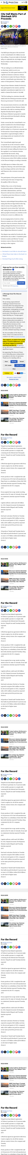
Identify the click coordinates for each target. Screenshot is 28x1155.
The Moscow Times (7, 438)
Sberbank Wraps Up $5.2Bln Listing (12, 259)
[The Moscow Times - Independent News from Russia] (10, 2)
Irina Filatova (5, 22)
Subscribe (21, 283)
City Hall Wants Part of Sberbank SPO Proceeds (13, 16)
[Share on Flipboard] (16, 26)
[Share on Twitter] (5, 26)
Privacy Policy (15, 285)
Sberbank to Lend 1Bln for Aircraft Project (14, 251)
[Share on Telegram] (8, 26)
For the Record (9, 434)
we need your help (19, 336)
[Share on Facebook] (2, 26)
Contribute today (22, 7)
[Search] (24, 2)
